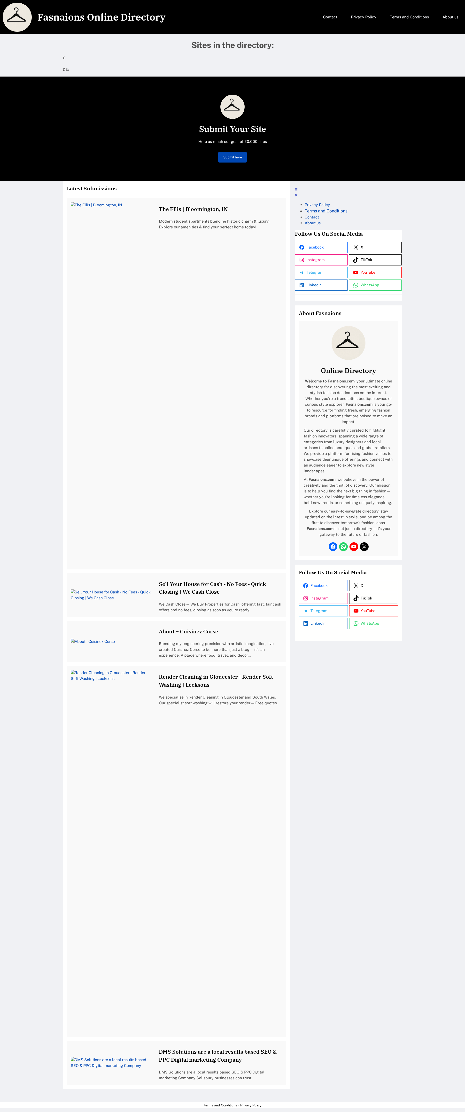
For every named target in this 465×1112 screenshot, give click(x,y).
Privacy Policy (250, 1105)
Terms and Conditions (220, 1105)
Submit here (232, 157)
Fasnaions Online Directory (101, 17)
